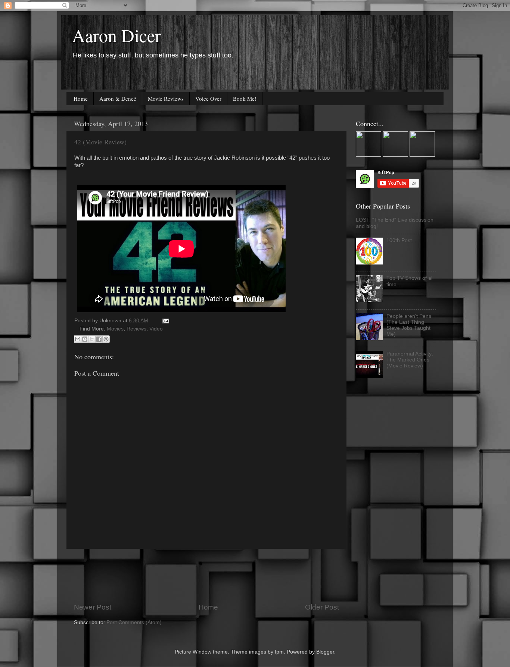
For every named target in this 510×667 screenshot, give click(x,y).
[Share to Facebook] (99, 339)
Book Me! (244, 98)
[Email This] (77, 339)
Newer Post (92, 607)
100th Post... (401, 240)
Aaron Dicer (116, 35)
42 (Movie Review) (100, 141)
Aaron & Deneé (117, 98)
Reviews (136, 329)
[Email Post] (164, 320)
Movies (115, 329)
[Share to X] (92, 339)
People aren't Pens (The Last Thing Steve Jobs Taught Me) (408, 325)
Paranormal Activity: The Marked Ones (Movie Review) (409, 360)
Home (81, 98)
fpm (279, 652)
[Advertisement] (210, 575)
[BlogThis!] (84, 339)
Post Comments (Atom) (134, 622)
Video (156, 329)
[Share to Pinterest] (106, 339)
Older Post (322, 607)
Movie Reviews (166, 98)
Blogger (325, 652)
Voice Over (208, 98)
